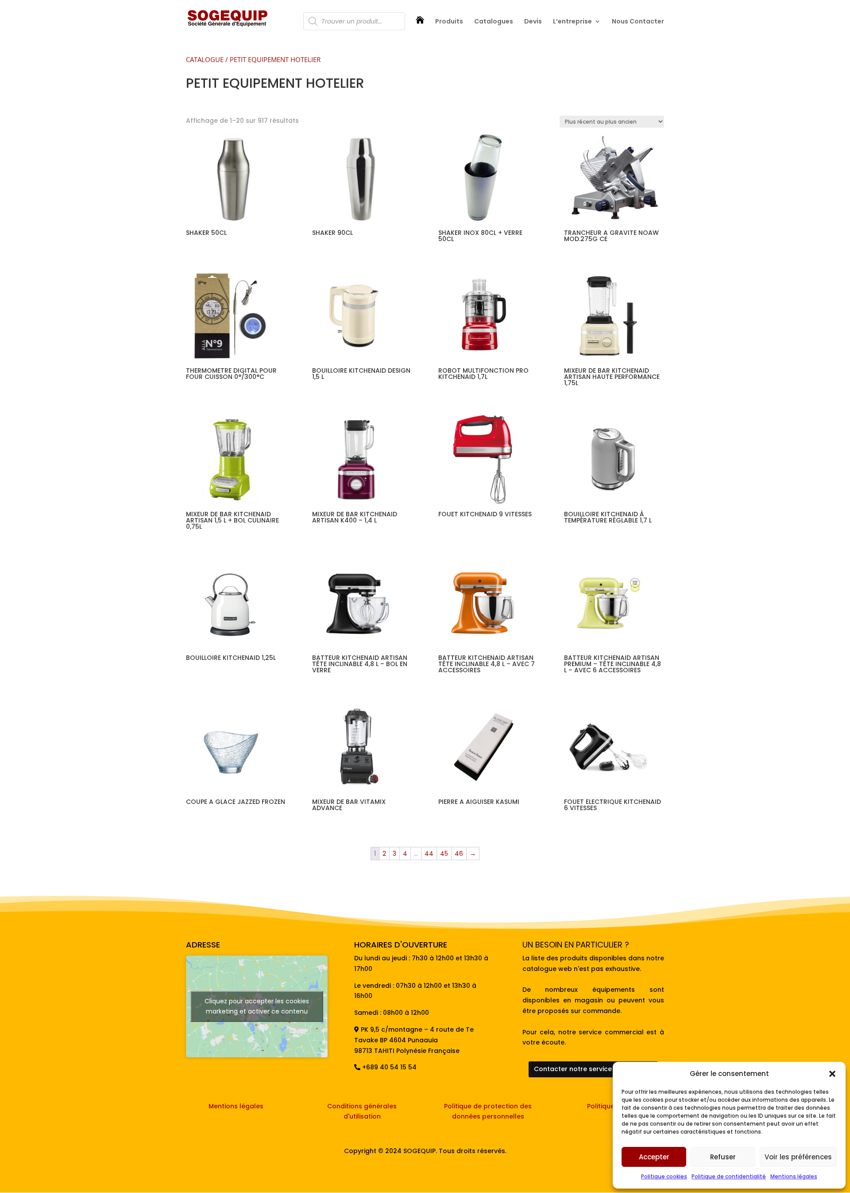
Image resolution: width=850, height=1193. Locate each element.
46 (459, 853)
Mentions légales (793, 1176)
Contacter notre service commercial (593, 1068)
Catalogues (493, 22)
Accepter (654, 1157)
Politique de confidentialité (729, 1176)
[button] (832, 1073)
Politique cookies (664, 1176)
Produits (449, 22)
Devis (533, 22)
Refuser (723, 1157)
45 (444, 853)
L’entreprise (572, 22)
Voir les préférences (798, 1157)
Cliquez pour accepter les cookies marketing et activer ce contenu (257, 1006)
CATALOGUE (205, 59)
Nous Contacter (638, 22)
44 (429, 853)
